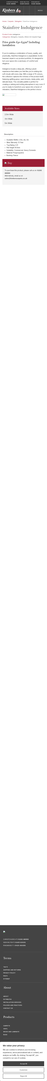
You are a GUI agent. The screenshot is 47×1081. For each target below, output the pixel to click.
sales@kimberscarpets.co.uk (16, 178)
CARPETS (6, 1026)
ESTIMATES (7, 999)
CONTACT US (8, 1008)
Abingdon (18, 21)
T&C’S (5, 967)
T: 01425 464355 (19, 945)
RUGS (5, 1034)
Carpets (10, 21)
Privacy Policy (9, 973)
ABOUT (6, 996)
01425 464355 (36, 3)
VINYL (5, 1029)
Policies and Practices (12, 1005)
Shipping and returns (12, 970)
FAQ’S (5, 976)
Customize (23, 1070)
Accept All (23, 1064)
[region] (23, 1061)
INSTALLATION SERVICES (12, 1002)
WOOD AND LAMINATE (11, 1031)
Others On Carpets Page (32, 37)
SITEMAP (6, 979)
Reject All (23, 1076)
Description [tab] (8, 134)
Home (4, 21)
